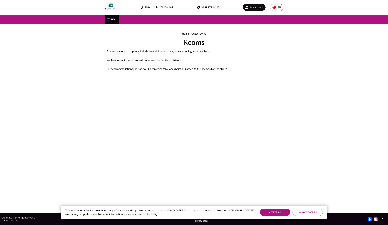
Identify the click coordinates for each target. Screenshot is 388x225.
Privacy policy (201, 221)
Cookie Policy (149, 214)
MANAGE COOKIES (308, 212)
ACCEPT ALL (275, 212)
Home (185, 33)
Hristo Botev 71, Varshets (159, 7)
